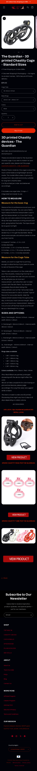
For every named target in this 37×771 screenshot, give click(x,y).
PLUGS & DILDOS (10, 648)
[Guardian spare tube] (18, 544)
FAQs (5, 674)
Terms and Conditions (11, 714)
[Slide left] (14, 52)
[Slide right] (23, 52)
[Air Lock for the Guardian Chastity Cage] (19, 433)
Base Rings (5, 96)
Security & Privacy (10, 709)
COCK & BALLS (9, 639)
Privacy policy (26, 762)
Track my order (9, 670)
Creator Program (9, 700)
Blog (5, 679)
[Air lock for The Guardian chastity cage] (19, 457)
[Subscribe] (31, 615)
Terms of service (19, 765)
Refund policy (17, 762)
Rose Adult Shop (17, 760)
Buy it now (18, 130)
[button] (4, 7)
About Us (7, 665)
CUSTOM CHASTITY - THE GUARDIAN (15, 166)
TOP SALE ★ (8, 630)
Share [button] (5, 578)
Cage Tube (5, 87)
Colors (4, 105)
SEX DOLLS (8, 653)
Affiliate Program (9, 696)
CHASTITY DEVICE (10, 635)
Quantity (4, 113)
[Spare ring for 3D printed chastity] (19, 505)
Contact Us (7, 683)
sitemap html (8, 705)
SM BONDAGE (9, 644)
